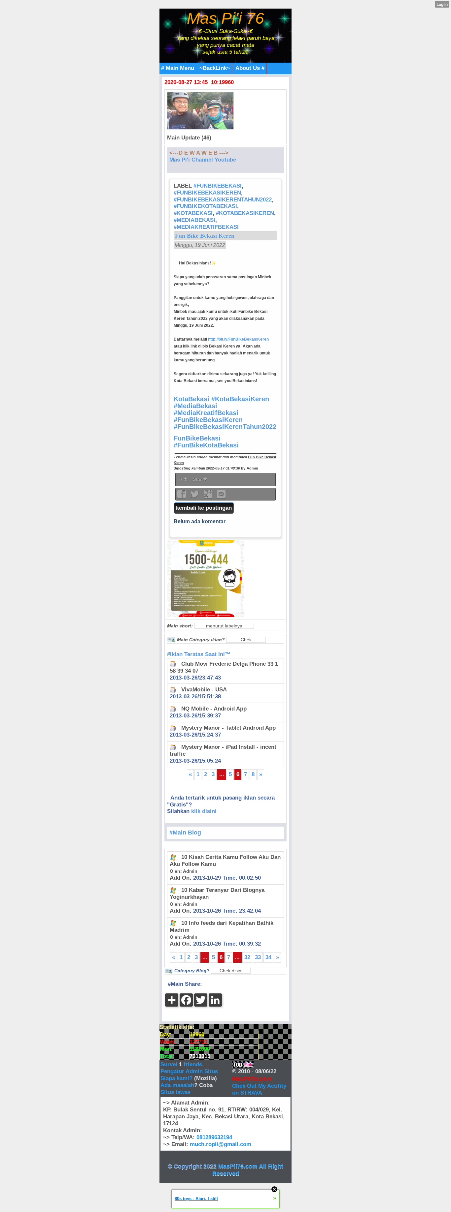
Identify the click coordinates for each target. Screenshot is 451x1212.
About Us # (249, 68)
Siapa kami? (176, 1078)
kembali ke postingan (204, 508)
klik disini (204, 811)
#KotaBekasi (193, 213)
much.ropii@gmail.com (220, 1144)
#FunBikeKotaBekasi (205, 206)
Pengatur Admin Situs (189, 1071)
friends (193, 1064)
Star (198, 479)
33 (258, 957)
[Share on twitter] (195, 496)
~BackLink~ (214, 68)
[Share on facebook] (182, 496)
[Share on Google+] (209, 496)
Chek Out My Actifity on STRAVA (259, 1089)
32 (247, 957)
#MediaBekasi (194, 220)
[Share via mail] (221, 496)
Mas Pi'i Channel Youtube (202, 160)
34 (268, 957)
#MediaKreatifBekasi (206, 227)
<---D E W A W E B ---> (198, 153)
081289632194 (214, 1137)
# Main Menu (177, 68)
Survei (169, 1064)
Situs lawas (175, 1092)
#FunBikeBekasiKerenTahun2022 (223, 200)
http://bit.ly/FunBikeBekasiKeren (238, 339)
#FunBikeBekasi (217, 186)
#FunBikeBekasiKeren (207, 193)
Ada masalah (177, 1085)
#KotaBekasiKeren (245, 213)
